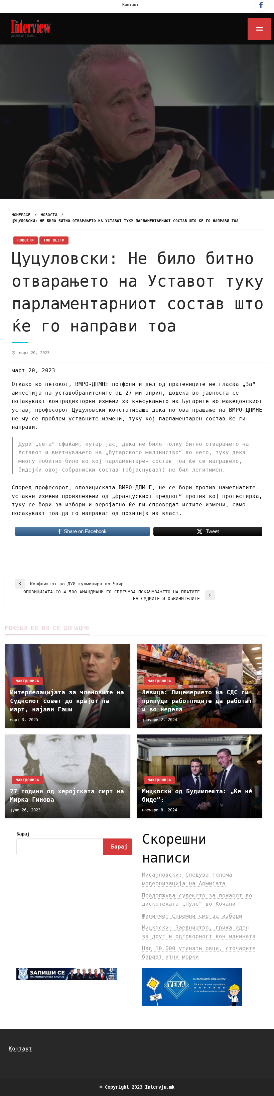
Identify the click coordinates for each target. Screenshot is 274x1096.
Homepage (21, 215)
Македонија (27, 681)
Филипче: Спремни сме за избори (192, 916)
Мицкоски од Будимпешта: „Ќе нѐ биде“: (197, 795)
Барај (23, 833)
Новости (49, 215)
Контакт (130, 4)
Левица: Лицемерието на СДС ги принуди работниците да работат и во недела (197, 700)
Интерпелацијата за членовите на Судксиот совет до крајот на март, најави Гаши (67, 700)
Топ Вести (53, 240)
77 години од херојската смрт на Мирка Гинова (67, 795)
